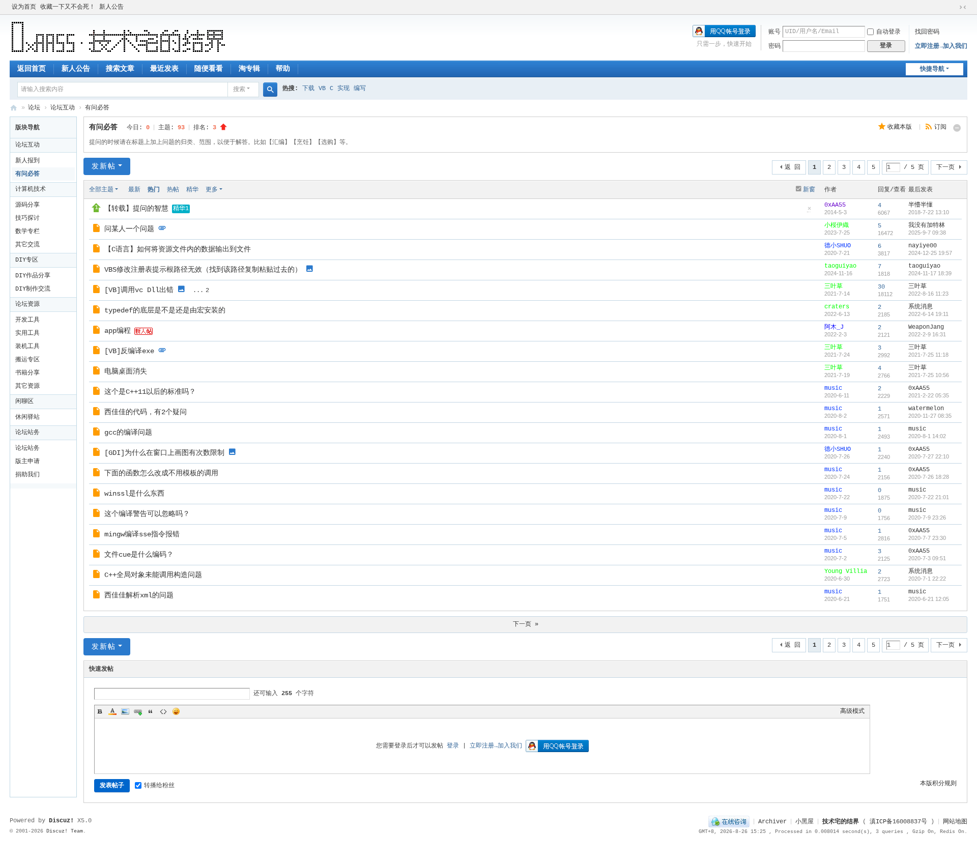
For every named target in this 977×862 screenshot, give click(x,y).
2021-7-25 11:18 (928, 355)
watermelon (926, 408)
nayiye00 (922, 245)
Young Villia (845, 571)
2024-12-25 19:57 (930, 253)
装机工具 (27, 346)
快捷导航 (932, 69)
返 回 (792, 167)
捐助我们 (27, 474)
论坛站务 (27, 432)
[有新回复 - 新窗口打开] (97, 230)
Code (163, 711)
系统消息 (920, 306)
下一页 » (525, 624)
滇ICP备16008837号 (898, 821)
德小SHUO (837, 245)
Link (138, 711)
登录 (453, 746)
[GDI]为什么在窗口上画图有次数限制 (164, 453)
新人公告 (111, 7)
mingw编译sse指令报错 (142, 534)
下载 (308, 88)
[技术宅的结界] (118, 37)
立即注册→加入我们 (941, 46)
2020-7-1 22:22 (927, 579)
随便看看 (208, 69)
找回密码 (927, 32)
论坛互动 (62, 107)
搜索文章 (120, 69)
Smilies (176, 711)
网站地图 (955, 821)
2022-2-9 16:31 (927, 334)
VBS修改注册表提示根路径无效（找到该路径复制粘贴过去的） (203, 270)
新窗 (809, 189)
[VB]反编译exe (129, 351)
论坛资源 (27, 304)
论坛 (34, 107)
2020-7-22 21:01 (928, 497)
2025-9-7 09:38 (927, 232)
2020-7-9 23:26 (927, 517)
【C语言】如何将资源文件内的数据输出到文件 (177, 249)
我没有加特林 (926, 225)
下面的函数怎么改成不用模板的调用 (161, 473)
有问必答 (97, 107)
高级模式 (852, 711)
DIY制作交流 (32, 289)
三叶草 (833, 286)
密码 (774, 46)
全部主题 (101, 189)
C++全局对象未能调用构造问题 (153, 575)
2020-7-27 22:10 (928, 456)
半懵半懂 (920, 205)
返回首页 (31, 69)
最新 (134, 189)
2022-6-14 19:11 (928, 314)
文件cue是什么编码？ (139, 555)
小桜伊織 (836, 225)
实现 (343, 88)
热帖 (173, 189)
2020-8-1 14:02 (927, 436)
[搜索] (270, 89)
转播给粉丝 (159, 785)
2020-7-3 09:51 (927, 558)
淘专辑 (249, 69)
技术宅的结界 (14, 108)
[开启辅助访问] (953, 7)
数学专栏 (27, 231)
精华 (192, 189)
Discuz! (61, 820)
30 (881, 287)
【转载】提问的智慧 (136, 209)
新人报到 (27, 160)
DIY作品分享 (32, 275)
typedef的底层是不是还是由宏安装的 (164, 310)
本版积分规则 (938, 783)
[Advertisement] (45, 641)
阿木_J (834, 327)
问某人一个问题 (129, 229)
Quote (151, 711)
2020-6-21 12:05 (928, 599)
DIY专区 (26, 260)
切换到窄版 (962, 7)
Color (112, 711)
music (833, 388)
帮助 (283, 69)
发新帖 (104, 166)
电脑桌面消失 (125, 371)
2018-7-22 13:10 (928, 212)
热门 (154, 189)
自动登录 (888, 32)
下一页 (945, 167)
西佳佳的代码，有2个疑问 (145, 412)
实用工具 (27, 333)
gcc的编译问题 (128, 432)
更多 (212, 189)
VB (322, 88)
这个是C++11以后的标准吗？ (150, 392)
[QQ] (729, 821)
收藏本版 (901, 127)
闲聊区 (24, 401)
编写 (360, 88)
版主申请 (27, 461)
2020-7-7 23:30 (927, 538)
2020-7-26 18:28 (928, 477)
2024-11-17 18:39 (930, 273)
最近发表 (164, 69)
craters (836, 306)
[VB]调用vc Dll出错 (139, 290)
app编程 (117, 331)
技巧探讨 (27, 218)
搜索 (239, 89)
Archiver (772, 821)
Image (125, 711)
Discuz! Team (64, 831)
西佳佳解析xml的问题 (139, 595)
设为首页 (24, 7)
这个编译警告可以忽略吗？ (147, 514)
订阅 (940, 127)
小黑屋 (804, 821)
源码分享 (27, 205)
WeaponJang (926, 327)
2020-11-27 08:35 (930, 416)
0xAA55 (835, 205)
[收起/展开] (957, 128)
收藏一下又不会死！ (67, 7)
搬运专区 (27, 359)
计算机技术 (30, 189)
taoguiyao (840, 266)
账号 (774, 32)
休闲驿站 (27, 417)
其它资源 (27, 386)
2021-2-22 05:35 (928, 395)
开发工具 (27, 320)
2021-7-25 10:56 (928, 375)
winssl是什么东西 (134, 494)
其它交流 (27, 244)
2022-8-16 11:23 (928, 294)
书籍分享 (27, 373)
